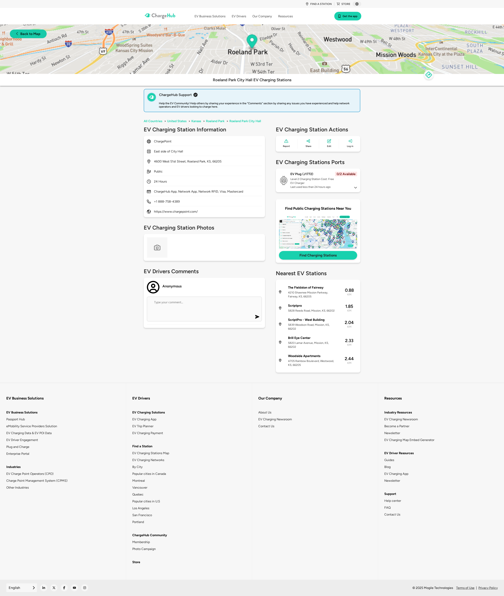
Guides (389, 460)
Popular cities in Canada (149, 474)
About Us (264, 412)
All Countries (153, 121)
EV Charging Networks (148, 460)
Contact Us (266, 426)
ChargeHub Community (149, 535)
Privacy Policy (488, 588)
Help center (392, 501)
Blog (387, 467)
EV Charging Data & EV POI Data (29, 433)
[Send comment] (257, 317)
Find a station (321, 4)
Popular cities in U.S (146, 501)
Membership (141, 542)
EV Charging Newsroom (275, 419)
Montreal (138, 481)
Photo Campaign (144, 549)
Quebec (138, 494)
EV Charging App (144, 419)
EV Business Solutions (21, 412)
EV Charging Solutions (148, 412)
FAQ (387, 507)
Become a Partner (396, 426)
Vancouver (139, 487)
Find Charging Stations (318, 255)
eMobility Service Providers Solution (31, 426)
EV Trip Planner (142, 426)
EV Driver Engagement (22, 440)
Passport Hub (15, 419)
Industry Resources (398, 412)
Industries (13, 467)
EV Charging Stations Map (150, 453)
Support (390, 494)
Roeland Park (215, 121)
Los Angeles (140, 508)
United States (176, 121)
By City (137, 467)
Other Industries (17, 487)
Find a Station (142, 446)
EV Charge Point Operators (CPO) (30, 474)
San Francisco (142, 515)
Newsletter (392, 433)
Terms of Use (465, 588)
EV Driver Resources (399, 453)
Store (345, 4)
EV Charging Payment (147, 433)
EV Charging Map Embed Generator (409, 440)
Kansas (196, 121)
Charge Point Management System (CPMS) (37, 481)
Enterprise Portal (17, 454)
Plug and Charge (17, 447)
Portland (138, 522)
